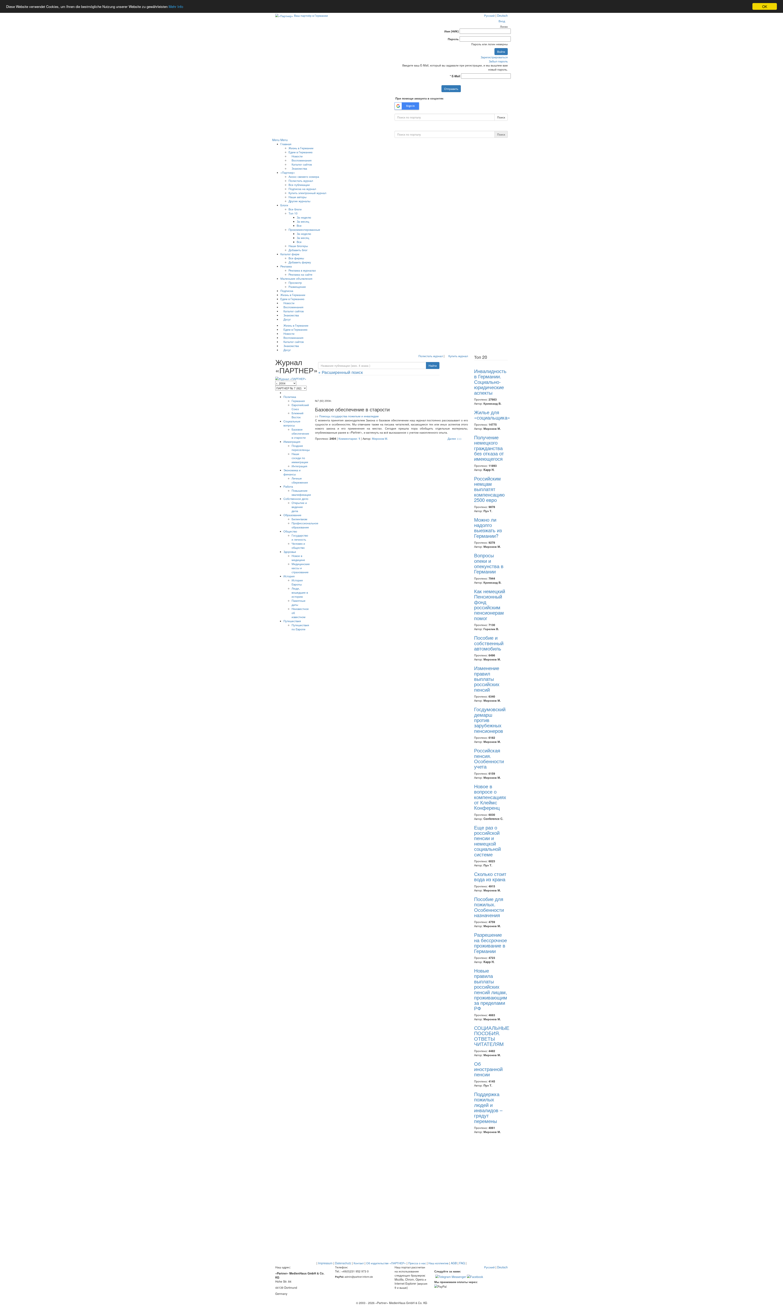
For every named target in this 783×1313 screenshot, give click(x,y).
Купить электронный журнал (307, 193)
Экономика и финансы (292, 472)
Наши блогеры (298, 246)
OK (764, 6)
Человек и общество (298, 545)
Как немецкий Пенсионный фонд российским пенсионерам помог (489, 604)
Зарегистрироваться (494, 57)
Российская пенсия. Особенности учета (489, 758)
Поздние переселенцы (301, 448)
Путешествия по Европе (300, 627)
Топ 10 (293, 213)
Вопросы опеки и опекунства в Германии (488, 563)
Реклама (286, 266)
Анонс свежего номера (304, 176)
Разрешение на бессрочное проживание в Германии (490, 942)
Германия (298, 401)
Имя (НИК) (451, 31)
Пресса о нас (417, 1263)
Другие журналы (299, 201)
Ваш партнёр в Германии (311, 15)
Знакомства (299, 168)
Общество (290, 531)
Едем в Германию (301, 152)
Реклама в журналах (302, 270)
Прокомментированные (304, 229)
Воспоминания (301, 160)
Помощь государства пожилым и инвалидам (349, 416)
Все (299, 225)
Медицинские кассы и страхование (301, 568)
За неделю (304, 217)
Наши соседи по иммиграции (300, 458)
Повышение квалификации (301, 492)
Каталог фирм (289, 254)
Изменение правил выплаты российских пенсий (486, 678)
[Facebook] (475, 1276)
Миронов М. (380, 438)
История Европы (297, 582)
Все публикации (299, 185)
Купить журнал (458, 356)
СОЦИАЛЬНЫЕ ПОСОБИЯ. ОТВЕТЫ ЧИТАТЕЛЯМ (491, 1035)
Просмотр (295, 282)
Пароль (453, 39)
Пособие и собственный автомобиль (488, 643)
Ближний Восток (297, 415)
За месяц (303, 221)
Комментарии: (349, 438)
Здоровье (289, 552)
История (289, 576)
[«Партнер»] (284, 15)
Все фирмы (296, 258)
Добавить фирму (300, 262)
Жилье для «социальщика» (492, 415)
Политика (289, 397)
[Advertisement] (391, 388)
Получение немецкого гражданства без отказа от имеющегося (489, 448)
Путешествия (292, 621)
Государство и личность (300, 537)
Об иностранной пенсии (488, 1069)
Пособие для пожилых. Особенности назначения (489, 907)
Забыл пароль (498, 61)
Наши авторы (297, 197)
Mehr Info (176, 6)
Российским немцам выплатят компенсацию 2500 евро (489, 489)
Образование (292, 515)
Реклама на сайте (300, 274)
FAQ (462, 1263)
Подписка (286, 291)
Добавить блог (298, 250)
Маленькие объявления (296, 278)
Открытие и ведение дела (299, 507)
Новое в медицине (298, 558)
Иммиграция (291, 442)
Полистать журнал (301, 181)
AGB (454, 1263)
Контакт (359, 1263)
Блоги (284, 205)
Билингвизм (299, 519)
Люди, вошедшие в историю (300, 592)
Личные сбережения (300, 480)
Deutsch (502, 15)
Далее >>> (455, 438)
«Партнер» (287, 172)
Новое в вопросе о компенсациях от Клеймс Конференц (490, 797)
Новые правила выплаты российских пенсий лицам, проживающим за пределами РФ (490, 989)
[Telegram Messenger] (450, 1276)
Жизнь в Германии (301, 148)
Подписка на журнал (302, 189)
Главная (285, 144)
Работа (288, 486)
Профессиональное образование (305, 525)
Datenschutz (343, 1263)
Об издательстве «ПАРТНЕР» (386, 1263)
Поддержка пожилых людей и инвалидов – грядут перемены (488, 1107)
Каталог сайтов (301, 164)
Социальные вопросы (291, 423)
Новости (297, 156)
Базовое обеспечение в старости (300, 433)
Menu (276, 140)
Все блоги (295, 209)
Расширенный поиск (340, 372)
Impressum (325, 1263)
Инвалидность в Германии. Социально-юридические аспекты (490, 381)
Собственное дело (295, 499)
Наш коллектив (438, 1263)
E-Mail (455, 76)
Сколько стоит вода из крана (490, 876)
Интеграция (299, 466)
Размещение (297, 287)
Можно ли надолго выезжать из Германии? (488, 527)
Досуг (287, 319)
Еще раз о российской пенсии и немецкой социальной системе (487, 841)
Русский (489, 15)
